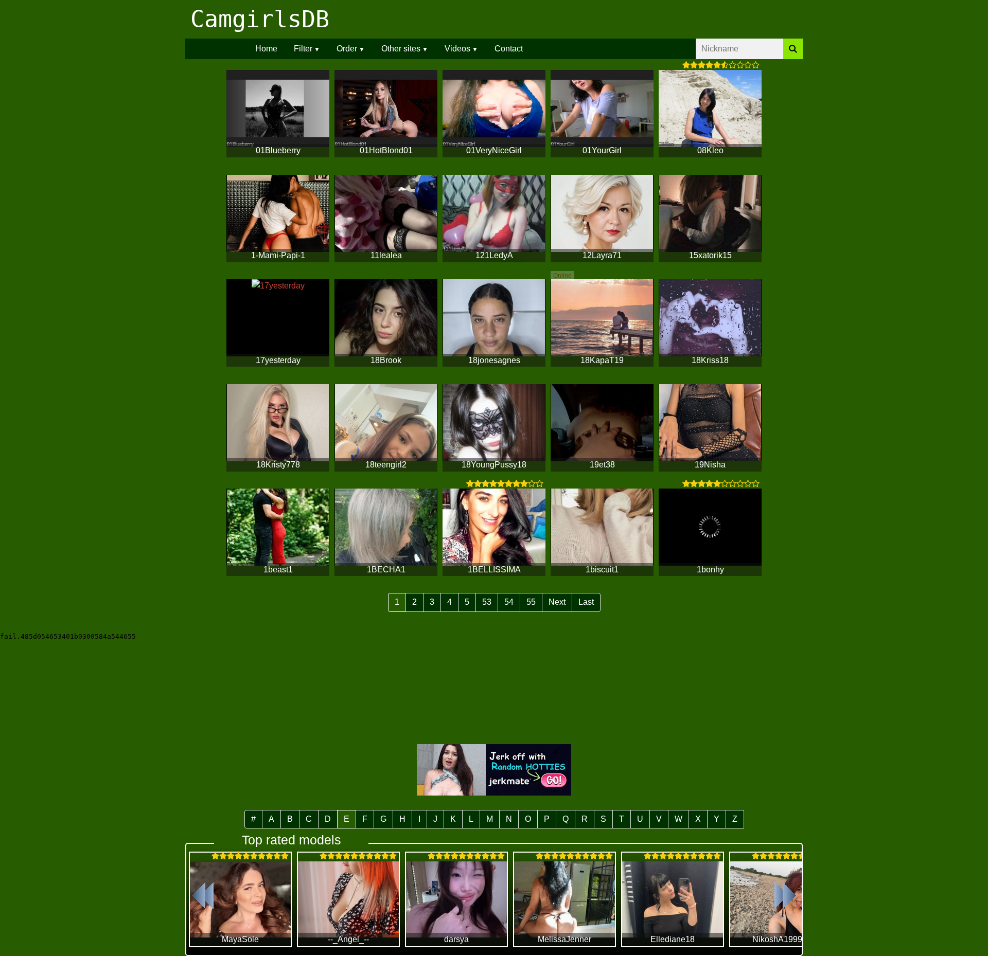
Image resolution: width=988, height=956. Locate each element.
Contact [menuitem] (509, 48)
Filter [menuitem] (303, 48)
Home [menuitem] (266, 48)
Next (557, 602)
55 (531, 602)
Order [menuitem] (347, 48)
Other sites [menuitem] (400, 48)
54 (509, 602)
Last (586, 602)
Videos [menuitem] (457, 48)
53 (486, 602)
